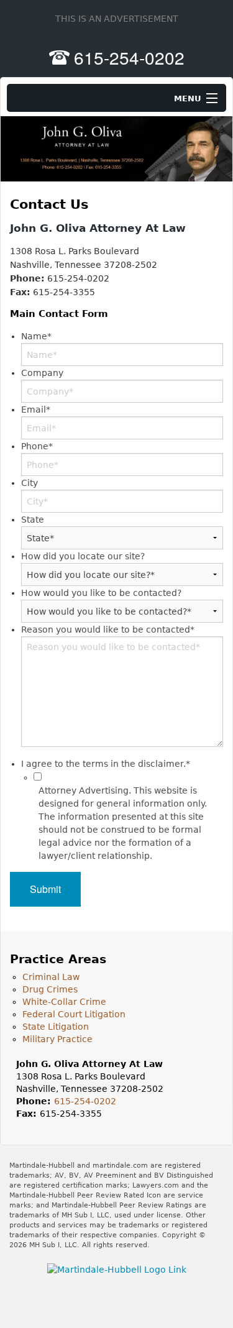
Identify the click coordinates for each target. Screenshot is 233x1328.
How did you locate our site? (83, 556)
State (32, 519)
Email (35, 409)
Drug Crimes (50, 989)
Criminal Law (51, 977)
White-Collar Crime (64, 1002)
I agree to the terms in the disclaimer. (105, 764)
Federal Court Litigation (74, 1014)
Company (42, 373)
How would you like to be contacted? (101, 593)
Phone (37, 446)
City (29, 483)
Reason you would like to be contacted (107, 629)
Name (36, 336)
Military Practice (57, 1039)
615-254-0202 (129, 57)
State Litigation (55, 1027)
